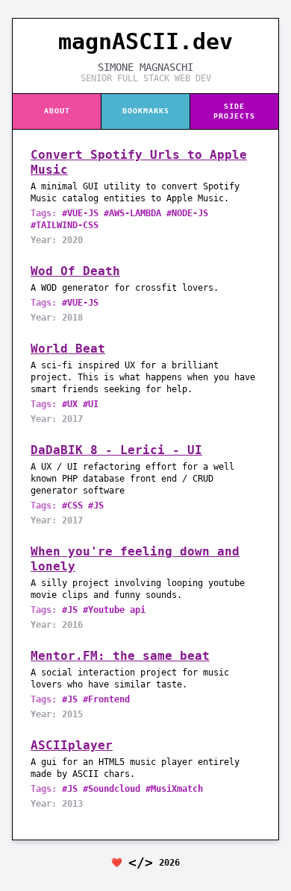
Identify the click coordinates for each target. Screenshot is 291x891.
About (57, 111)
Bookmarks (145, 111)
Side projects (234, 111)
